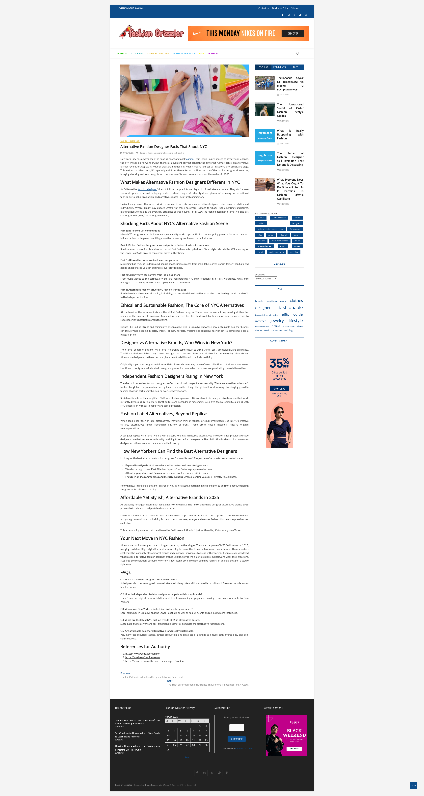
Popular (263, 67)
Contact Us (263, 8)
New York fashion (280, 240)
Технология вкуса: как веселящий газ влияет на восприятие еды (290, 83)
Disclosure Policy (280, 8)
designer (143, 153)
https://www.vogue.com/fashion (142, 653)
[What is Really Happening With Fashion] (264, 130)
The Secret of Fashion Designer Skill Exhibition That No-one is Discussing (290, 158)
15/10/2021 (284, 121)
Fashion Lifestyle (184, 53)
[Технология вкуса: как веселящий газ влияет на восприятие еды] (264, 77)
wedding (294, 252)
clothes (261, 223)
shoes (283, 246)
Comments (279, 67)
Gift (201, 53)
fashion (189, 158)
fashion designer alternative (160, 153)
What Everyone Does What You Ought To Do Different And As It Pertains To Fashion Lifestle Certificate (290, 189)
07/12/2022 (127, 153)
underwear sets (276, 252)
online (297, 240)
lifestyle (261, 240)
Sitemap (295, 8)
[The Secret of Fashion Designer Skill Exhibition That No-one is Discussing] (264, 153)
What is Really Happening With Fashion (290, 134)
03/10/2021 (284, 143)
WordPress (164, 785)
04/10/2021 (284, 204)
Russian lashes (264, 246)
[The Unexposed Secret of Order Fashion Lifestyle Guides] (264, 104)
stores (297, 246)
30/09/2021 (284, 170)
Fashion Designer (158, 53)
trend (260, 252)
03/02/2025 (284, 95)
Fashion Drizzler (243, 748)
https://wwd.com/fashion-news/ (142, 657)
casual (297, 217)
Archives (260, 274)
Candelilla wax (279, 217)
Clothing (137, 53)
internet (283, 234)
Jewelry (213, 53)
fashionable (179, 153)
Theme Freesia (151, 785)
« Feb (186, 757)
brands (261, 217)
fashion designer (147, 189)
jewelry (296, 234)
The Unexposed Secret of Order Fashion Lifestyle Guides (290, 110)
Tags (295, 67)
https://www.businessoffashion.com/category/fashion (154, 661)
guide (270, 234)
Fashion (122, 53)
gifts (260, 234)
